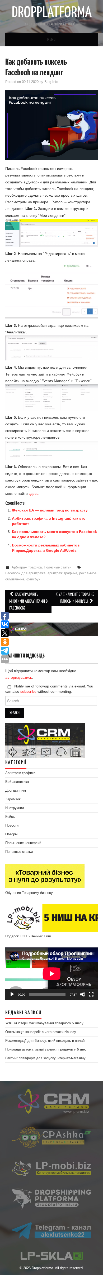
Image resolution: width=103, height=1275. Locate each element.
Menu (51, 40)
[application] (51, 973)
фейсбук (33, 579)
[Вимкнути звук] (82, 994)
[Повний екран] (91, 994)
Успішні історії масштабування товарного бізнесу (44, 1023)
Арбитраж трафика (27, 567)
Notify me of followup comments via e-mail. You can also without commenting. (49, 689)
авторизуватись (18, 677)
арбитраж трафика (62, 573)
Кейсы (10, 817)
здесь (33, 493)
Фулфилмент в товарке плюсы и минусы (75, 598)
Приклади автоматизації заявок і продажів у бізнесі (46, 1049)
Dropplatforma (52, 13)
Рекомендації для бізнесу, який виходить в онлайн (45, 1041)
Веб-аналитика (17, 782)
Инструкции (14, 808)
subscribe (28, 691)
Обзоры (11, 834)
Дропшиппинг (15, 790)
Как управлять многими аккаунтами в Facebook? (28, 601)
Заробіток (13, 799)
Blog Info (51, 82)
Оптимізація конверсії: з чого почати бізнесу (40, 1032)
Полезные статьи (57, 567)
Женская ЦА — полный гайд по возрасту (50, 510)
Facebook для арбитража (25, 573)
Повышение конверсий (23, 843)
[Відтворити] (12, 994)
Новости (11, 825)
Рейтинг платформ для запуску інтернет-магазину (45, 1058)
